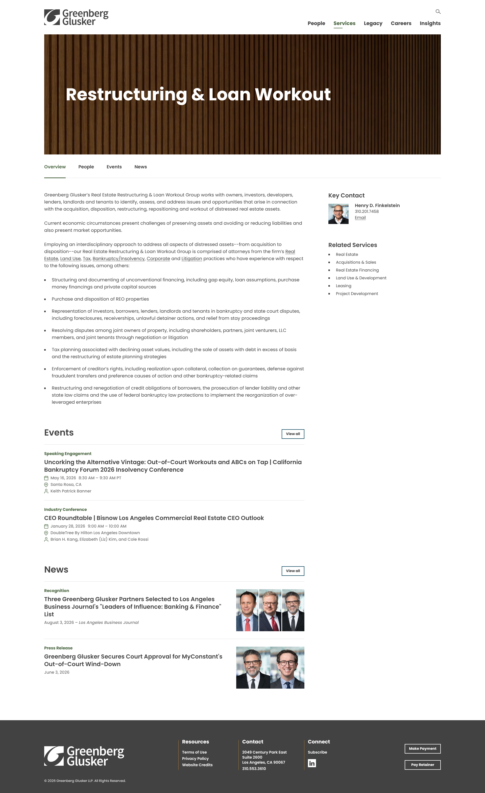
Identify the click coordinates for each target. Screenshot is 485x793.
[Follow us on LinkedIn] (312, 763)
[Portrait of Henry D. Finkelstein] (338, 214)
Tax (87, 259)
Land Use (70, 259)
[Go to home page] (76, 17)
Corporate (158, 259)
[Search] (438, 11)
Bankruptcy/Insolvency (119, 259)
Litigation (192, 259)
